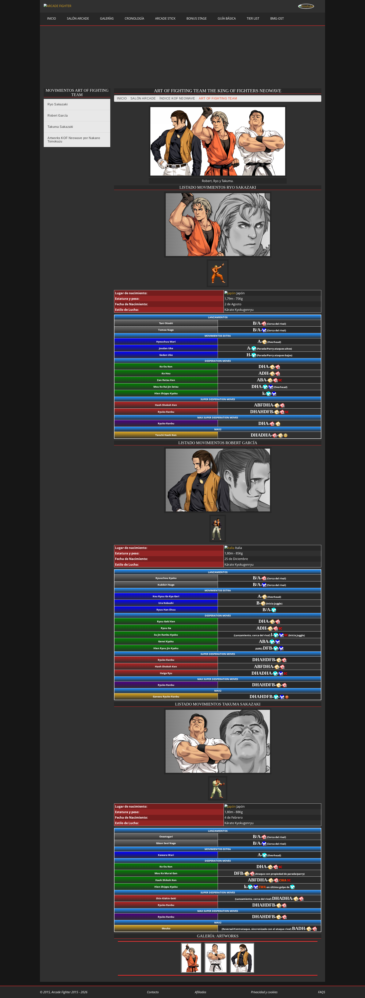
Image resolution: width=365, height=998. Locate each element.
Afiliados (200, 992)
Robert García (58, 115)
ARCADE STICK (164, 18)
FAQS (321, 992)
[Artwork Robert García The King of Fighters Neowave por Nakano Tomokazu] (242, 973)
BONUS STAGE (196, 18)
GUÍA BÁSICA (226, 18)
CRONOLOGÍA (134, 18)
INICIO (51, 18)
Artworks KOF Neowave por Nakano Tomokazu (74, 139)
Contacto (152, 992)
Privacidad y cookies (264, 992)
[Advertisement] (182, 58)
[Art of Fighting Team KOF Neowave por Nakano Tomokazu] (218, 176)
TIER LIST (252, 18)
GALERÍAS (106, 18)
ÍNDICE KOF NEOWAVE (177, 98)
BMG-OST (277, 18)
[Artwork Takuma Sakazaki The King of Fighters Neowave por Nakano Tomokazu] (215, 973)
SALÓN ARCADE (77, 18)
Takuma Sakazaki (60, 126)
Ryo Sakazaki (58, 104)
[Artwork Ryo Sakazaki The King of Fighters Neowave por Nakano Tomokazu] (191, 973)
